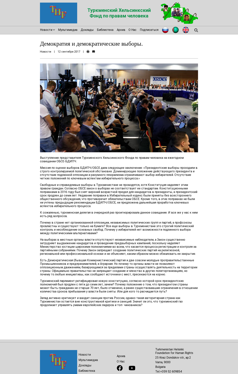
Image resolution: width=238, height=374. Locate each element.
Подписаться (149, 30)
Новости (84, 354)
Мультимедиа (67, 30)
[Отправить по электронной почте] (93, 51)
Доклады (87, 30)
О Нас (132, 30)
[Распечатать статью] (88, 51)
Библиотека (105, 30)
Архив (121, 30)
